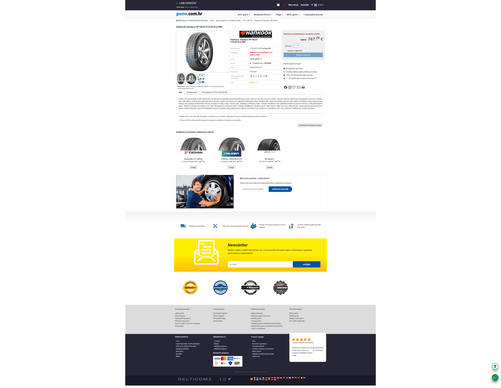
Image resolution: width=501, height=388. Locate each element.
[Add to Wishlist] (294, 87)
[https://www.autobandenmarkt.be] (287, 377)
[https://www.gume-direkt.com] (284, 377)
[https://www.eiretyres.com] (301, 377)
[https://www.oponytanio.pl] (251, 379)
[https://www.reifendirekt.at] (281, 377)
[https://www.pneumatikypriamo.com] (296, 377)
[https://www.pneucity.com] (298, 377)
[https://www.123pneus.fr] (255, 377)
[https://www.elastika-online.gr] (257, 379)
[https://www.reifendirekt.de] (251, 377)
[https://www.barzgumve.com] (260, 379)
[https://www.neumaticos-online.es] (278, 377)
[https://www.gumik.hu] (304, 377)
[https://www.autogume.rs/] (275, 379)
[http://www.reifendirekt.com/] (278, 379)
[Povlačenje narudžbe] (285, 5)
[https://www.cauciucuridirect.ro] (255, 379)
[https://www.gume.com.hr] (263, 379)
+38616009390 (187, 3)
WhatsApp (187, 7)
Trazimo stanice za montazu (303, 343)
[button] (495, 366)
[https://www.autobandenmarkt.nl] (272, 377)
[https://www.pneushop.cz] (293, 377)
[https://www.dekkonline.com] (266, 377)
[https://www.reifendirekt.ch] (257, 377)
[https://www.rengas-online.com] (290, 377)
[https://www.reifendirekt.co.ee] (266, 379)
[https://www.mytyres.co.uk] (275, 377)
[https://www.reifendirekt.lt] (269, 379)
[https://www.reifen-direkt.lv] (272, 379)
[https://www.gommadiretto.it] (263, 377)
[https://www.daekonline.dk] (269, 377)
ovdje (294, 355)
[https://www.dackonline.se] (260, 377)
